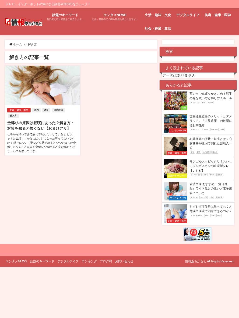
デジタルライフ (187, 15)
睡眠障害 (58, 110)
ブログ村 (106, 261)
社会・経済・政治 (158, 28)
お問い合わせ (124, 261)
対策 (46, 110)
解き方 (13, 116)
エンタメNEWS (16, 261)
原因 (36, 110)
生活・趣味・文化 (158, 15)
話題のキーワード (42, 261)
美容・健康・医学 (218, 15)
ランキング (89, 261)
